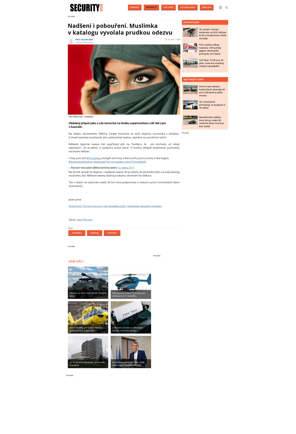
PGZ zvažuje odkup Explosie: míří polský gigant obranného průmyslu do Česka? (210, 49)
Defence (134, 7)
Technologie (187, 7)
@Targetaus (94, 158)
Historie (168, 7)
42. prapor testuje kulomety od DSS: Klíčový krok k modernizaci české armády (212, 34)
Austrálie (112, 232)
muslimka (77, 232)
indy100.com (84, 219)
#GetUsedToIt (102, 162)
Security (151, 7)
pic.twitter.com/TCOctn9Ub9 (128, 162)
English (206, 7)
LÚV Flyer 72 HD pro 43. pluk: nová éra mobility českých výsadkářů (211, 63)
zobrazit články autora (85, 42)
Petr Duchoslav (84, 39)
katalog (94, 232)
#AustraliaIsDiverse (81, 162)
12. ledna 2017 (126, 167)
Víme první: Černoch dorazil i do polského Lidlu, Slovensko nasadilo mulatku (115, 206)
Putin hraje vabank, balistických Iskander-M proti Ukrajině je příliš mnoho (212, 91)
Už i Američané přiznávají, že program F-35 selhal (212, 104)
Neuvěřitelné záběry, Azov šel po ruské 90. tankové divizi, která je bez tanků (211, 122)
